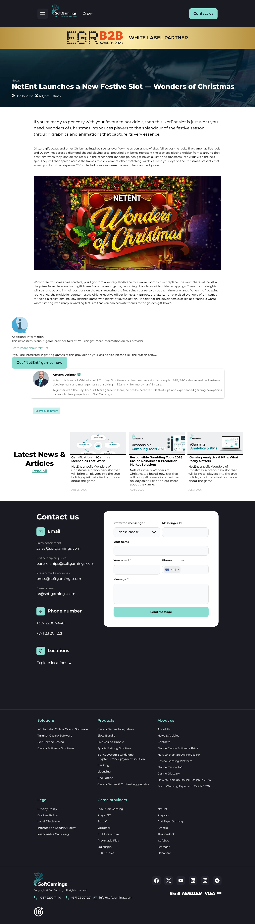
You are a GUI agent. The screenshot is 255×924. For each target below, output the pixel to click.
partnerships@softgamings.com (65, 563)
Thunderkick (166, 834)
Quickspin (105, 847)
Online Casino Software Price (178, 748)
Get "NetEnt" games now (40, 362)
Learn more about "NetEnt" (30, 348)
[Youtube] (181, 880)
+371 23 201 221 (49, 633)
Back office (105, 778)
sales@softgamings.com (58, 548)
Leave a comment (46, 410)
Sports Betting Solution (114, 748)
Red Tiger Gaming (170, 821)
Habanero (164, 853)
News (16, 80)
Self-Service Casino (50, 742)
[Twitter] (168, 880)
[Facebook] (156, 880)
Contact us (203, 13)
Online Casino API (170, 767)
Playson (163, 815)
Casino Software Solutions (55, 748)
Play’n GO (104, 815)
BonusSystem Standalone (115, 754)
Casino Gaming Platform (175, 761)
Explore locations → (54, 663)
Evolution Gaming (110, 809)
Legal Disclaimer (49, 821)
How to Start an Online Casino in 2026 (184, 780)
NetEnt (162, 809)
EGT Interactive (108, 834)
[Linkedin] (193, 880)
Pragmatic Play (108, 840)
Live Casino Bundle (110, 742)
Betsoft (103, 821)
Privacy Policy (47, 809)
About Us (164, 729)
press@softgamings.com (58, 579)
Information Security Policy (56, 828)
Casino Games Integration (115, 729)
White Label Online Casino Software (62, 729)
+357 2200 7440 (50, 623)
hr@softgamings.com (55, 594)
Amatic (163, 828)
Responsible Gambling (53, 834)
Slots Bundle (106, 735)
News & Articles (168, 735)
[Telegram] (217, 880)
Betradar (164, 847)
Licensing (104, 771)
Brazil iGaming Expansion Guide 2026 (184, 786)
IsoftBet (163, 840)
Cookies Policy (47, 815)
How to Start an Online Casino (179, 754)
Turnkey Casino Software (54, 735)
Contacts (164, 742)
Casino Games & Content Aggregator (123, 784)
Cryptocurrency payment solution (121, 759)
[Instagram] (205, 880)
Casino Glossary (169, 773)
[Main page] (66, 10)
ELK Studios (106, 853)
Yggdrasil (104, 828)
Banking (103, 765)
